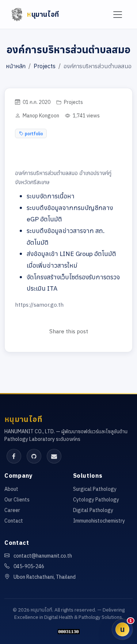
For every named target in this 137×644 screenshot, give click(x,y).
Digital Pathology (93, 510)
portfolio (34, 133)
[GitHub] (34, 456)
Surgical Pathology (95, 489)
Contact (13, 520)
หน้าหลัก (16, 66)
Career (12, 510)
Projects (45, 66)
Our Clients (17, 499)
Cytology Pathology (96, 499)
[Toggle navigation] (118, 14)
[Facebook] (14, 456)
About (11, 489)
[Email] (54, 456)
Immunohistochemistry (99, 520)
